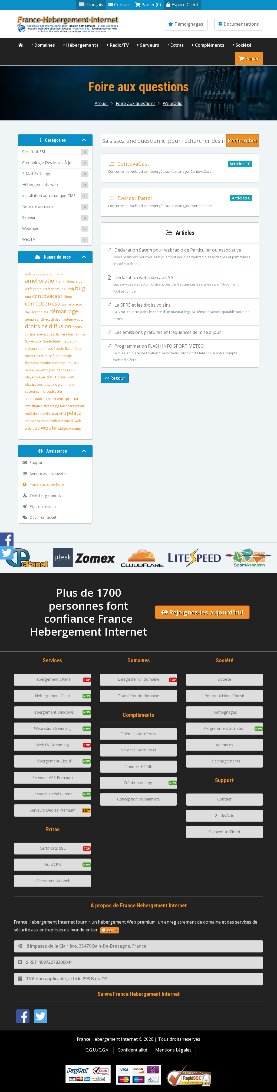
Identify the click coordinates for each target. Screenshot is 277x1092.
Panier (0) (151, 5)
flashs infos (76, 334)
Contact (122, 5)
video (55, 421)
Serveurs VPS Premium (52, 777)
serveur (57, 398)
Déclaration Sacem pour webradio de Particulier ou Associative (181, 256)
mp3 (63, 363)
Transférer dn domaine (138, 695)
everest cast (46, 334)
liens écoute (55, 348)
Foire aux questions (136, 103)
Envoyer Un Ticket (224, 831)
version (30, 421)
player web (65, 377)
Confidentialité (132, 1050)
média (76, 348)
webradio (32, 428)
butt (28, 296)
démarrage (64, 311)
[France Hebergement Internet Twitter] (40, 1016)
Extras (177, 45)
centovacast (47, 296)
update (72, 412)
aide (28, 273)
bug (80, 288)
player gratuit (46, 377)
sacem (30, 391)
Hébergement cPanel (52, 679)
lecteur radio (35, 348)
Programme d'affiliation (224, 728)
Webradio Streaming (52, 728)
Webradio (173, 103)
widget (63, 428)
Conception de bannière (138, 799)
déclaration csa (36, 312)
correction (38, 303)
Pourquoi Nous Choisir (224, 695)
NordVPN (52, 864)
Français (94, 5)
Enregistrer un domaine (138, 679)
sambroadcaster (38, 398)
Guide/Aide (224, 815)
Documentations (241, 24)
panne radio (66, 370)
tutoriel (56, 413)
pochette (44, 384)
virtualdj (67, 421)
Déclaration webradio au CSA (176, 284)
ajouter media (52, 273)
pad (52, 370)
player (30, 377)
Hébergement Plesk (52, 695)
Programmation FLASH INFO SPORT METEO (175, 352)
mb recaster (34, 356)
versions (43, 421)
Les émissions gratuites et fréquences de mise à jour (167, 332)
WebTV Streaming (52, 744)
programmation (64, 384)
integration (69, 341)
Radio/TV (119, 45)
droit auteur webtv (69, 319)
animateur (66, 281)
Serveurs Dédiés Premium (52, 810)
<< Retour (114, 378)
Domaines (44, 45)
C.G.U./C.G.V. (97, 1050)
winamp (75, 428)
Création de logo (139, 782)
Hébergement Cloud (52, 761)
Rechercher (243, 140)
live (67, 348)
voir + (112, 930)
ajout (37, 273)
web (78, 421)
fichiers (61, 334)
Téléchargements (224, 761)
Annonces (224, 744)
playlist (30, 384)
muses (73, 363)
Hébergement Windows (52, 712)
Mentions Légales (173, 1050)
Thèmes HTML (138, 766)
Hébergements (82, 45)
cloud (68, 296)
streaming (51, 406)
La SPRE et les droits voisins (181, 311)
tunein (45, 413)
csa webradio (71, 304)
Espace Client (185, 5)
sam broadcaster (49, 391)
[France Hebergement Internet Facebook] (22, 1016)
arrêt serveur (53, 289)
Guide (47, 341)
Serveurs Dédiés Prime (52, 793)
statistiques (33, 406)
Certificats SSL (52, 848)
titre (36, 413)
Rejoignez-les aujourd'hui (206, 612)
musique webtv (36, 370)
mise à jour (53, 356)
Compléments (209, 45)
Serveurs (149, 45)
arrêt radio (33, 289)
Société (244, 45)
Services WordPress (138, 749)
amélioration (41, 280)
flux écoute (33, 341)
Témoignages (188, 24)
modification (49, 363)
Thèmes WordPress (138, 733)
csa (56, 303)
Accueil (101, 103)
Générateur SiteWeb (53, 880)
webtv (49, 427)
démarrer (32, 319)
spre (67, 398)
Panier (252, 59)
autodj (69, 289)
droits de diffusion (48, 326)
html (56, 341)
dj (52, 319)
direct (45, 319)
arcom (80, 281)
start (76, 398)
